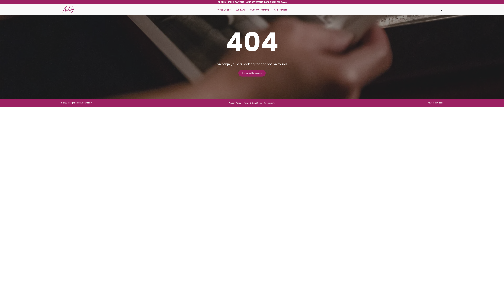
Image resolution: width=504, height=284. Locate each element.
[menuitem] (223, 9)
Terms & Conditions (252, 103)
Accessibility (269, 103)
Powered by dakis (435, 103)
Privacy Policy (235, 103)
